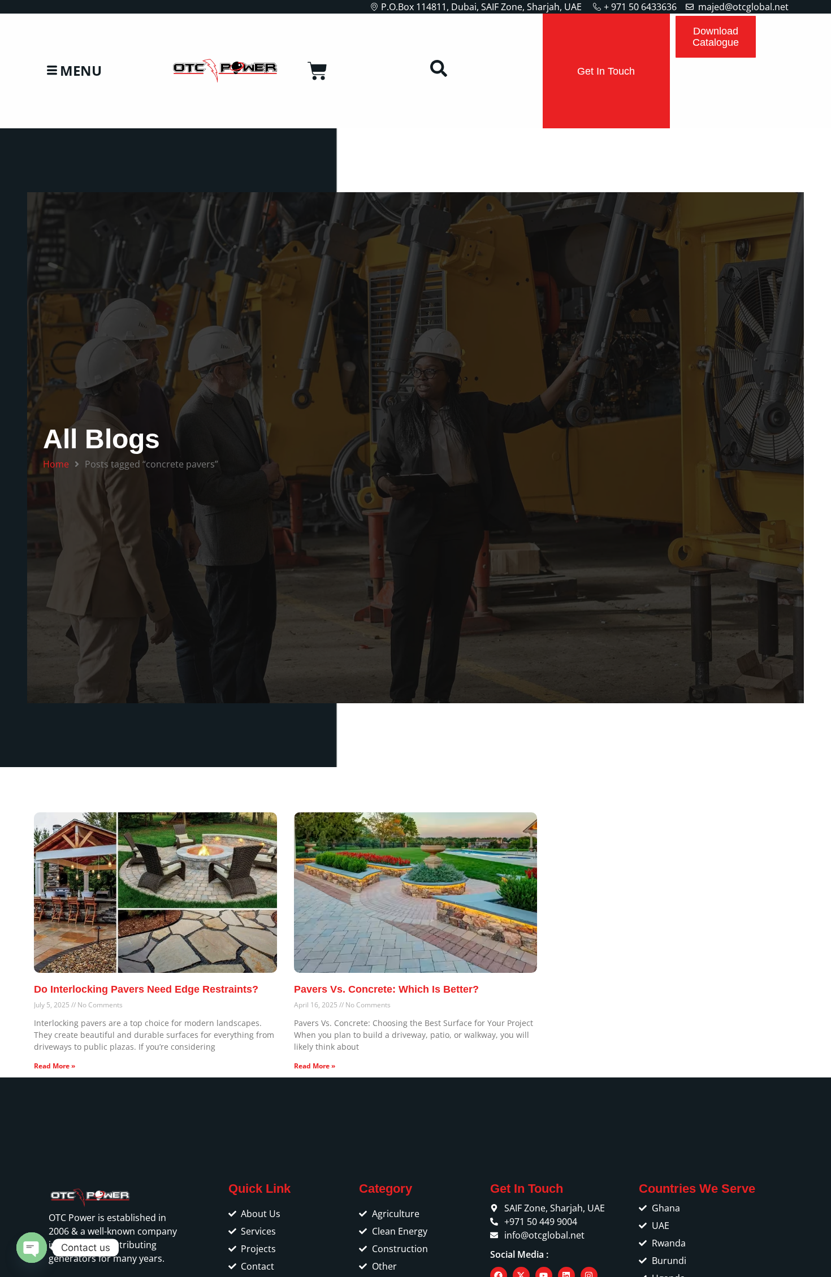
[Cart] (317, 71)
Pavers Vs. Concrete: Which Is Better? (386, 989)
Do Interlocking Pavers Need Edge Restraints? (146, 989)
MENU (81, 71)
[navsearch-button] (438, 71)
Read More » (54, 1066)
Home (56, 464)
